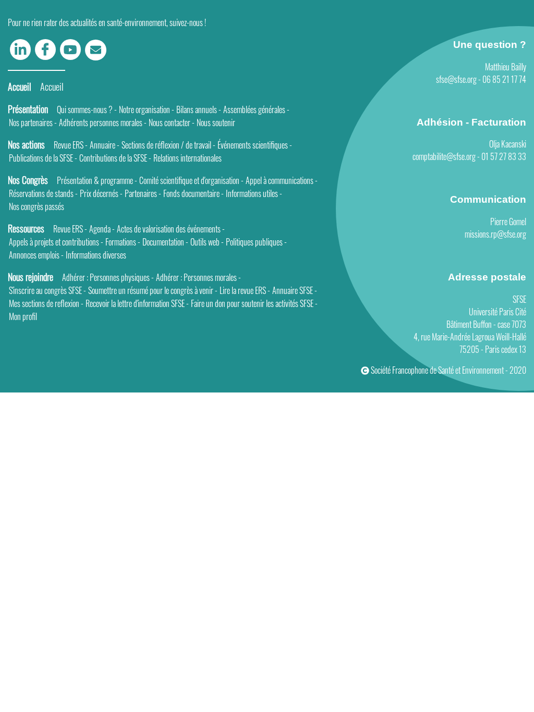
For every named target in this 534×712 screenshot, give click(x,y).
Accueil (52, 86)
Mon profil (23, 316)
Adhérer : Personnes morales (198, 277)
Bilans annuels (198, 109)
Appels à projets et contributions (56, 242)
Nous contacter (172, 122)
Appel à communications (282, 180)
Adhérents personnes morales (103, 122)
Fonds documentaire (193, 193)
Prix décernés (101, 193)
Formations (122, 242)
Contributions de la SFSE (115, 158)
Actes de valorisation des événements (171, 229)
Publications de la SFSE (43, 158)
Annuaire (104, 145)
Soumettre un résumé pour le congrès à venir (152, 290)
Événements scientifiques (254, 145)
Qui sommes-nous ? (87, 109)
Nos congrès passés (36, 206)
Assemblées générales (256, 109)
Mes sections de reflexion (46, 303)
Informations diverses (96, 255)
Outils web (207, 242)
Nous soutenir (216, 122)
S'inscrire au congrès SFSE (47, 290)
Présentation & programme (97, 180)
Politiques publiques (256, 242)
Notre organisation (146, 109)
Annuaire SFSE (294, 290)
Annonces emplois (36, 255)
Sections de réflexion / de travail (168, 145)
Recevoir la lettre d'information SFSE (137, 303)
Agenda (102, 229)
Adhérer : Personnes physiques (108, 277)
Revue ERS (71, 145)
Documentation (165, 242)
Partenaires (143, 193)
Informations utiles (254, 193)
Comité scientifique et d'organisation (191, 180)
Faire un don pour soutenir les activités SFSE (254, 303)
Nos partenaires (33, 122)
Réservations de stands (43, 193)
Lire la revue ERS (245, 290)
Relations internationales (187, 158)
